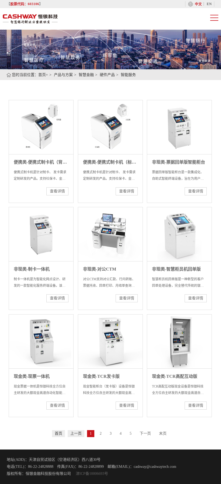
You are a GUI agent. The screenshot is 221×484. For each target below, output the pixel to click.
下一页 (145, 433)
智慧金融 (86, 75)
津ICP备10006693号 (91, 474)
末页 (163, 433)
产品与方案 (63, 75)
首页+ (43, 75)
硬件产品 (107, 75)
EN (209, 4)
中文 (198, 4)
